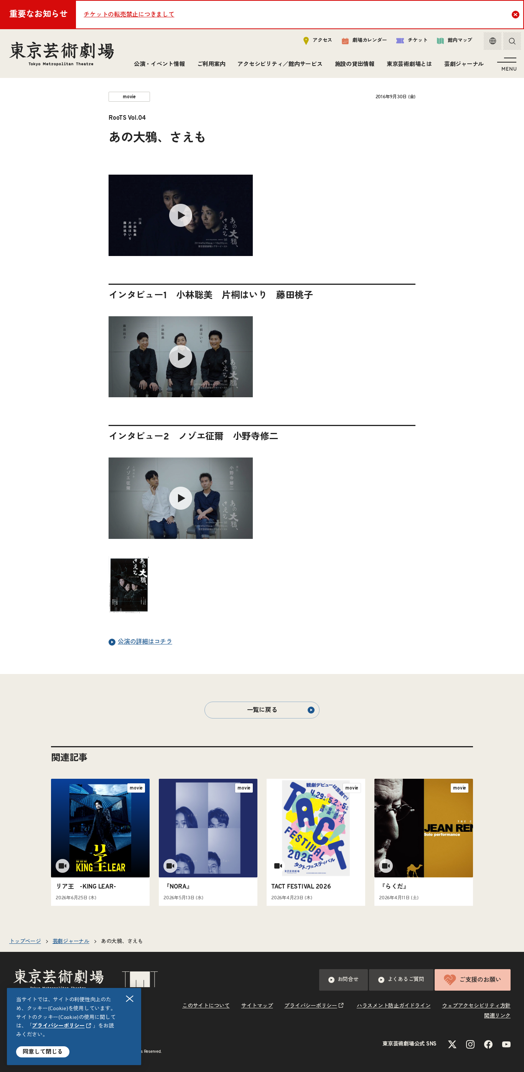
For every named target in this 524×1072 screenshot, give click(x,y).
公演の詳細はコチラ (145, 642)
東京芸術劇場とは (409, 64)
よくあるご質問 (405, 979)
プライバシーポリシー (58, 1026)
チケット (417, 40)
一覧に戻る (262, 710)
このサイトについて (206, 1006)
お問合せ (348, 979)
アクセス (322, 40)
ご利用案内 (211, 64)
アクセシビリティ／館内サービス (279, 64)
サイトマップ (257, 1006)
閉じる (129, 999)
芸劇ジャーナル (464, 64)
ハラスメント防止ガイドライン (394, 1006)
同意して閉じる (43, 1052)
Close (515, 14)
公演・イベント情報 (159, 64)
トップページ (25, 941)
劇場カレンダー (370, 40)
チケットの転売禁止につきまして (129, 15)
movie (129, 96)
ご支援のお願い (480, 980)
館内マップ (460, 40)
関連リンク (497, 1016)
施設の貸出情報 (354, 64)
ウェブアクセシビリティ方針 (476, 1006)
